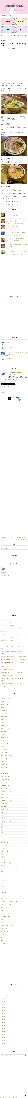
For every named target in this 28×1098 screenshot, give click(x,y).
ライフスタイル (9, 358)
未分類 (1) (3, 890)
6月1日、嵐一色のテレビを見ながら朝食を (11, 635)
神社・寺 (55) (4, 797)
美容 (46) (3, 740)
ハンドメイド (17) (5, 701)
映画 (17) (3, 824)
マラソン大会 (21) (5, 785)
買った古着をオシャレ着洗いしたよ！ (10, 670)
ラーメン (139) (5, 704)
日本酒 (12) (4, 929)
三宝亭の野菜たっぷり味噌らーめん (13, 214)
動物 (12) (3, 911)
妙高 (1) (3, 815)
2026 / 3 (6, 995)
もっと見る (3, 687)
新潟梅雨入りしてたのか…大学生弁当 (10, 620)
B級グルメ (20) (5, 749)
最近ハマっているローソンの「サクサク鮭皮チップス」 (14, 659)
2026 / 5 (6, 992)
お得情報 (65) (4, 842)
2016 (3, 1029)
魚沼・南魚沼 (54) (5, 776)
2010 (3, 1044)
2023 (3, 1008)
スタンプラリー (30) (6, 905)
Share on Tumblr (15, 397)
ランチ (7, 223)
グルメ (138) (4, 875)
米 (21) (2, 770)
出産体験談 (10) (5, 893)
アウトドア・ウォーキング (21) (9, 869)
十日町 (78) (4, 857)
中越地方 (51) (4, 710)
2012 (3, 1038)
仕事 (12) (3, 872)
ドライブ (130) (5, 860)
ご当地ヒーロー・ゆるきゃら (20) (9, 902)
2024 (3, 1005)
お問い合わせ (15, 1097)
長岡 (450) (3, 707)
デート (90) (4, 803)
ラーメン (3, 48)
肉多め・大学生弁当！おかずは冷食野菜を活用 (12, 672)
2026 (3, 989)
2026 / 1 (6, 999)
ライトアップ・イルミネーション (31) (10, 800)
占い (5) (3, 896)
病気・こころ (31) (5, 839)
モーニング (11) (5, 932)
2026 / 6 (6, 990)
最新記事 (14, 615)
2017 (3, 1026)
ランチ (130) (4, 725)
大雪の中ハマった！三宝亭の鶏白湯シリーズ (13, 45)
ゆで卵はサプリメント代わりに (8, 667)
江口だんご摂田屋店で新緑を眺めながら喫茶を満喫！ (13, 656)
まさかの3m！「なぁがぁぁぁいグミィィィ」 (11, 644)
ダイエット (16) (5, 884)
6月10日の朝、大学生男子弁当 (8, 626)
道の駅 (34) (4, 908)
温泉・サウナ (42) (5, 728)
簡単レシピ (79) (5, 737)
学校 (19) (3, 794)
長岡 (14, 48)
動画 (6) (3, 887)
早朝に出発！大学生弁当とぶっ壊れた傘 (10, 632)
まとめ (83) (4, 788)
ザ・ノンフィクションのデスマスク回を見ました (12, 629)
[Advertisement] (14, 65)
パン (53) (3, 746)
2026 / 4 (6, 994)
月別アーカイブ (14, 984)
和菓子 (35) (4, 716)
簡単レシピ (22, 254)
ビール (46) (4, 758)
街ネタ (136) (4, 764)
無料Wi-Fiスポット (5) (6, 926)
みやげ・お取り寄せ (10, 254)
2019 (3, 1020)
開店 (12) (3, 833)
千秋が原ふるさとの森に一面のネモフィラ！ (11, 683)
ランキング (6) (4, 943)
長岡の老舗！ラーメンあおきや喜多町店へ (15, 238)
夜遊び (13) (4, 899)
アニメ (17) (4, 878)
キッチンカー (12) (5, 914)
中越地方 (9, 48)
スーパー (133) (5, 743)
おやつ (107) (4, 713)
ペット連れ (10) (5, 881)
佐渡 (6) (3, 854)
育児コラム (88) (5, 773)
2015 (3, 1032)
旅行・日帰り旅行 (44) (6, 863)
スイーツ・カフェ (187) (7, 719)
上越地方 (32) (4, 851)
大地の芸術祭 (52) (5, 917)
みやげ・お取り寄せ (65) (7, 755)
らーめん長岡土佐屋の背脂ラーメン (13, 226)
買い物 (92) (4, 767)
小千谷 (13, 248)
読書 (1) (3, 830)
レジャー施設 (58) (5, 779)
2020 (3, 1017)
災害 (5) (3, 940)
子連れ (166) (4, 782)
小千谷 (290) (4, 752)
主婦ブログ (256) (5, 698)
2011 (3, 1041)
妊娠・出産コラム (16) (6, 845)
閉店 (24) (3, 818)
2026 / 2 (6, 997)
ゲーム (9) (3, 934)
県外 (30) (3, 923)
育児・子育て (8, 347)
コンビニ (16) (4, 722)
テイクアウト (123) (6, 821)
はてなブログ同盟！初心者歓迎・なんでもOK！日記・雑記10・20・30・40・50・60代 (16, 354)
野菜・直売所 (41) (5, 806)
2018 (3, 1023)
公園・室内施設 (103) (6, 731)
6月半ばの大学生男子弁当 (7, 623)
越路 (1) (3, 761)
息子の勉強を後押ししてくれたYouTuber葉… (21, 539)
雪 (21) (2, 920)
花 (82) (2, 734)
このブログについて (6, 386)
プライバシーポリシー (5, 1097)
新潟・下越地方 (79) (6, 866)
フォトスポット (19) (6, 791)
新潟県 (7, 342)
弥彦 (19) (3, 937)
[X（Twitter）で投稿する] (9, 398)
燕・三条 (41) (4, 809)
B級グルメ (7, 256)
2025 (3, 1002)
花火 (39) (3, 827)
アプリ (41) (4, 848)
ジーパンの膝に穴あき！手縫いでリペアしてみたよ (13, 638)
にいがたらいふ (14, 1)
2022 (3, 1011)
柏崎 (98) (3, 836)
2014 (3, 1035)
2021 (3, 1014)
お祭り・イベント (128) (7, 812)
